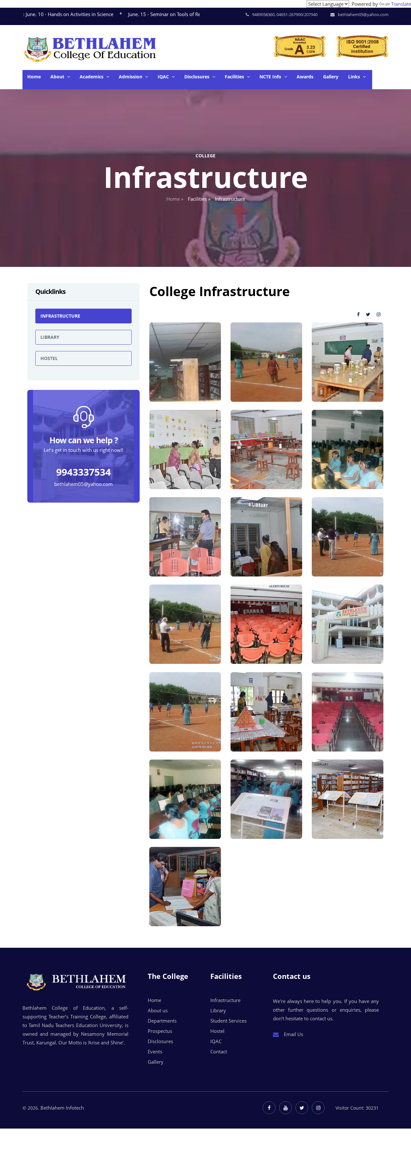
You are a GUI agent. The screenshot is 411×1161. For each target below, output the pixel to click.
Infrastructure (60, 316)
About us (158, 1010)
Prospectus (160, 1031)
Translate (401, 4)
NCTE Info (271, 77)
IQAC (164, 77)
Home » (174, 199)
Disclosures (197, 77)
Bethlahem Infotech (62, 1107)
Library (49, 337)
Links (354, 77)
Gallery (330, 77)
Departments (162, 1020)
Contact (218, 1051)
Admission (131, 77)
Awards (305, 77)
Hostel (49, 358)
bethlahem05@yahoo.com (83, 484)
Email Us (293, 1034)
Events (155, 1051)
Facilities (235, 77)
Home (34, 77)
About (58, 77)
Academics (92, 77)
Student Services (228, 1020)
